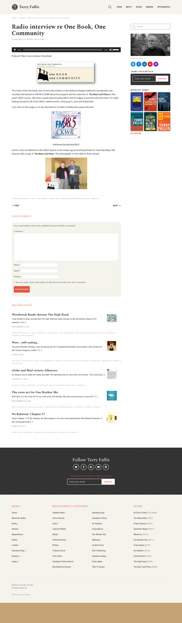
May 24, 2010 (25, 39)
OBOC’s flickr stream (89, 153)
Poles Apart (97, 561)
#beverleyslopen (27, 361)
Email (17, 270)
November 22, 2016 (21, 400)
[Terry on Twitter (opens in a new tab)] (133, 64)
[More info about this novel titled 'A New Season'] (164, 101)
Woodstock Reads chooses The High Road (40, 314)
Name (17, 264)
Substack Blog (18, 550)
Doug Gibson (97, 529)
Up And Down (142, 556)
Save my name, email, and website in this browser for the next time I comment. (51, 282)
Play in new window (30, 56)
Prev (16, 205)
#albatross (15, 385)
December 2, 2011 (21, 326)
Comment (19, 231)
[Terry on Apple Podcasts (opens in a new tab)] (155, 64)
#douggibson (69, 361)
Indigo (14, 561)
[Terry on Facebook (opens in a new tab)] (138, 64)
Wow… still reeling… (25, 342)
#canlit (33, 198)
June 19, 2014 (18, 426)
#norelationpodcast (50, 432)
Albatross (96, 540)
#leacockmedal (42, 198)
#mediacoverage (54, 198)
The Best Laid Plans (145, 567)
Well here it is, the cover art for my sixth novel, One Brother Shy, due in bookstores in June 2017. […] (54, 396)
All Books (136, 133)
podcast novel (58, 550)
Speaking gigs (98, 512)
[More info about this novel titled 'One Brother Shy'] (164, 121)
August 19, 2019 (20, 379)
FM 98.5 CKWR (42, 94)
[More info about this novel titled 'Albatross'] (150, 121)
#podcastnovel (110, 333)
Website (17, 276)
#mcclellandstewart (67, 333)
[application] (66, 49)
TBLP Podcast (98, 567)
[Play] (15, 49)
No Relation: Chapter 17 (28, 414)
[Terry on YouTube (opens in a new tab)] (150, 64)
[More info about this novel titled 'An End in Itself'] (137, 101)
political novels (59, 540)
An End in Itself (145, 512)
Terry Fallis (39, 39)
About (129, 7)
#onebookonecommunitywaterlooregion (75, 198)
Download (46, 56)
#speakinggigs (107, 361)
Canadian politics (99, 518)
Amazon (15, 556)
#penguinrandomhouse (65, 407)
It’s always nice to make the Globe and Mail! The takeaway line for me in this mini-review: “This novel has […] (58, 375)
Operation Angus (99, 556)
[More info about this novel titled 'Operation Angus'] (137, 121)
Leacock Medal (59, 529)
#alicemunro (16, 361)
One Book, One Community (41, 90)
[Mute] (110, 49)
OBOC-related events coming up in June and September (66, 101)
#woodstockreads (27, 335)
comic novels (58, 518)
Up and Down (98, 545)
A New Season (143, 523)
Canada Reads (58, 512)
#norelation (38, 432)
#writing (98, 407)
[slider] (116, 49)
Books (139, 7)
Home (119, 7)
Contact (15, 545)
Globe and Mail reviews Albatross (34, 370)
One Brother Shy (99, 534)
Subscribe (162, 78)
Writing (55, 545)
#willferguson (17, 363)
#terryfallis (95, 198)
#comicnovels (42, 333)
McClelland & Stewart (61, 567)
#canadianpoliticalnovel (21, 198)
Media (22, 17)
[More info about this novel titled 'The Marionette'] (150, 101)
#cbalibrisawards (46, 361)
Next (115, 205)
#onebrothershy (50, 407)
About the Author (19, 518)
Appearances (163, 7)
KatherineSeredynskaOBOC (66, 144)
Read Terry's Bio (137, 58)
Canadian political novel (62, 561)
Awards (149, 7)
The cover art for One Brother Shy (35, 392)
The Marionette (143, 518)
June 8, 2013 (18, 354)
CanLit (55, 523)
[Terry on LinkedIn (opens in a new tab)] (144, 64)
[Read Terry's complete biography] (150, 45)
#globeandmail (42, 385)
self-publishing (98, 550)
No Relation (97, 523)
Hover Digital (25, 595)
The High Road (143, 561)
